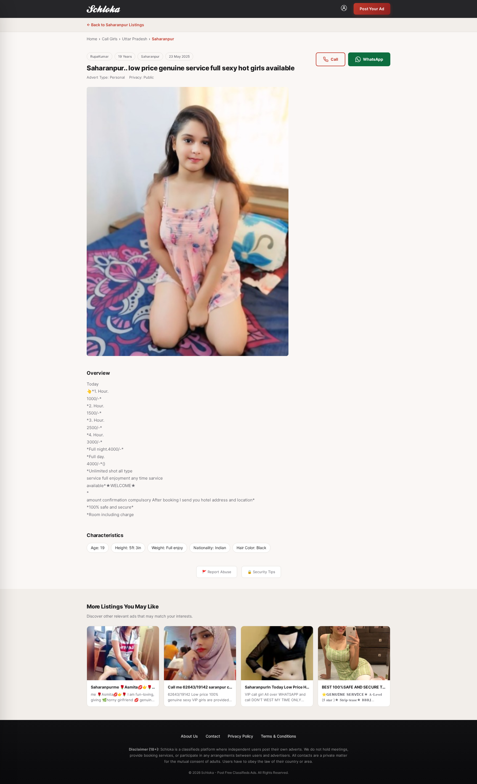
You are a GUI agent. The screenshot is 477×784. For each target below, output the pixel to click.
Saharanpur (163, 38)
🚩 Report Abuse (216, 572)
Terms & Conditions (278, 736)
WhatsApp (373, 59)
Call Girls (109, 38)
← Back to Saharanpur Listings (115, 24)
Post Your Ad (372, 8)
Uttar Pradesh (134, 38)
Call (334, 59)
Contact (213, 736)
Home (92, 38)
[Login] (344, 9)
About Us (189, 736)
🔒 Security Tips (261, 572)
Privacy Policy (240, 736)
